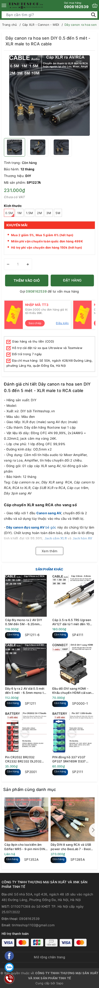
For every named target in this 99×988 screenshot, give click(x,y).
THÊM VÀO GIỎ (27, 280)
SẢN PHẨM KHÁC (49, 569)
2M (39, 213)
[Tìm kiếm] (93, 14)
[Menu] (4, 5)
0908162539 (76, 5)
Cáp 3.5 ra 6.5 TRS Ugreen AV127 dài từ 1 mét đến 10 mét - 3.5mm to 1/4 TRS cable (71, 622)
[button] (92, 830)
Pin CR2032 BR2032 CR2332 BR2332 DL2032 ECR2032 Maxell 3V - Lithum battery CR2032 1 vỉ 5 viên (25, 759)
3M (48, 213)
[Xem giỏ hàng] (94, 5)
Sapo (60, 983)
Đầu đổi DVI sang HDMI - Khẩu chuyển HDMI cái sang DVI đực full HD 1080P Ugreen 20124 (72, 691)
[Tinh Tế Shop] (26, 5)
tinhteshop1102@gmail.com (33, 925)
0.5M (9, 213)
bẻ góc (31, 527)
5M (57, 213)
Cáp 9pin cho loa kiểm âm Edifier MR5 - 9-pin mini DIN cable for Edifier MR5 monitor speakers (25, 847)
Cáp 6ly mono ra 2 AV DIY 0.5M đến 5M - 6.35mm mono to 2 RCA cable (23, 622)
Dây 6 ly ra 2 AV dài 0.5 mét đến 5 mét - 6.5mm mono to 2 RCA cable (25, 691)
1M (19, 213)
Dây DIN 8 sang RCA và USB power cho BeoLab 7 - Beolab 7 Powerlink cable (72, 847)
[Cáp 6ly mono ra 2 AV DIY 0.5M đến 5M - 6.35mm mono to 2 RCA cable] (26, 596)
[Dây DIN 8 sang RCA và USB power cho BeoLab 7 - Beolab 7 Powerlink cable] (73, 819)
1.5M (29, 213)
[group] (49, 95)
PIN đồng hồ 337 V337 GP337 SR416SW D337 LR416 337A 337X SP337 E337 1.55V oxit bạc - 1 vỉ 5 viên (71, 759)
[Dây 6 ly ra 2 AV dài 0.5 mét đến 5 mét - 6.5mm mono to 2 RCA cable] (26, 664)
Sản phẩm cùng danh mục (29, 789)
